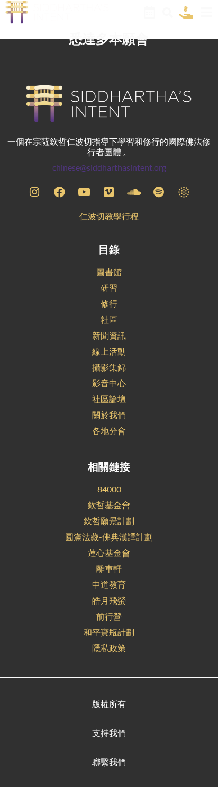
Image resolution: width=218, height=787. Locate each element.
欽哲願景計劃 (109, 521)
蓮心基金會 (109, 552)
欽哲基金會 (109, 505)
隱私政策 (109, 648)
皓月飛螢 (109, 600)
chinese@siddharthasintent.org (109, 167)
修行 (109, 303)
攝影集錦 (109, 367)
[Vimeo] (109, 192)
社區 (109, 319)
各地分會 (109, 431)
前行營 (109, 616)
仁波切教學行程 (109, 216)
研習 (109, 287)
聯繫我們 (109, 762)
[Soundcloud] (134, 192)
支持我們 (109, 733)
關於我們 (109, 415)
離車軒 (109, 568)
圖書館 (109, 272)
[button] (167, 13)
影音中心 (109, 383)
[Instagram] (34, 192)
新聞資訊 (109, 335)
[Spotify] (159, 192)
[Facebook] (59, 192)
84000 (109, 489)
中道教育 (109, 584)
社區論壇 (109, 399)
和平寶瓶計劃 (109, 632)
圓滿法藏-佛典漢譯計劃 (109, 537)
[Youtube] (84, 192)
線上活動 (109, 351)
